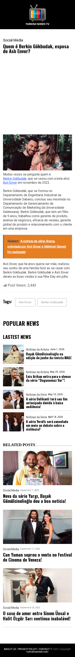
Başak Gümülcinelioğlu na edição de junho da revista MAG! (49, 356)
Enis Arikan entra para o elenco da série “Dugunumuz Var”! (48, 378)
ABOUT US (10, 649)
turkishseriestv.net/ (37, 651)
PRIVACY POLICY (27, 649)
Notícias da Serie (36, 394)
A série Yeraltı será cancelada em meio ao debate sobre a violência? (47, 425)
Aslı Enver (10, 183)
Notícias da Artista (37, 349)
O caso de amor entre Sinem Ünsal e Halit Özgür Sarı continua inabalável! (37, 616)
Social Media (13, 40)
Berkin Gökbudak (14, 178)
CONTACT (44, 649)
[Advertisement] (37, 95)
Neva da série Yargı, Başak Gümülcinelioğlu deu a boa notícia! (34, 498)
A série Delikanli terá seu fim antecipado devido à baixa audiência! (46, 402)
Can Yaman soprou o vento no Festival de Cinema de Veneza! (37, 557)
